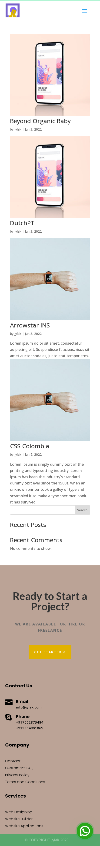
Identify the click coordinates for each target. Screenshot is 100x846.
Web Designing (18, 813)
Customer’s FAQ (19, 768)
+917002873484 (29, 722)
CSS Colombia (29, 446)
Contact (12, 761)
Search (82, 510)
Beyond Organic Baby (40, 121)
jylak (17, 129)
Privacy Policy (17, 775)
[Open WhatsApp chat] (85, 831)
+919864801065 (29, 728)
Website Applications (24, 826)
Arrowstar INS (30, 325)
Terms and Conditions (25, 782)
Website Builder (19, 819)
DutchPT (22, 223)
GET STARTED (48, 652)
